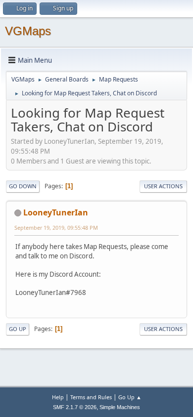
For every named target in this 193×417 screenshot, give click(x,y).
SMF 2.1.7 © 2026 (74, 407)
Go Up (17, 329)
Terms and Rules (91, 397)
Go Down (23, 186)
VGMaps (28, 31)
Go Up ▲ (130, 397)
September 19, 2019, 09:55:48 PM (56, 227)
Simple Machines (119, 407)
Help (58, 397)
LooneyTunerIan (55, 212)
